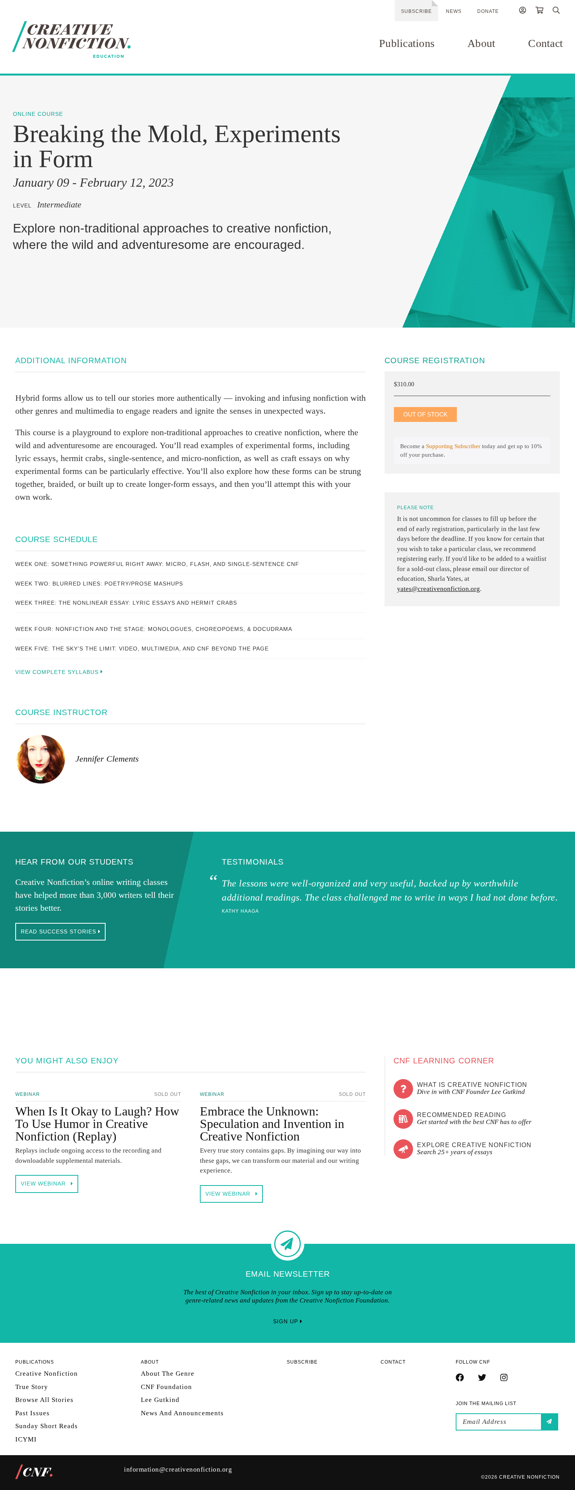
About (481, 43)
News (454, 11)
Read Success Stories (59, 931)
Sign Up (286, 1321)
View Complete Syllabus (58, 672)
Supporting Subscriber (453, 446)
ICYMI (26, 1439)
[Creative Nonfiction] (94, 39)
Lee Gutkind (160, 1400)
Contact (545, 43)
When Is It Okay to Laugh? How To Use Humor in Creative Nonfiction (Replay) (97, 1123)
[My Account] (522, 11)
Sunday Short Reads (46, 1426)
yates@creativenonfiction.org (438, 589)
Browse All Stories (44, 1400)
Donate (488, 11)
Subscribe (416, 11)
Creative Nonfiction (46, 1373)
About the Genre (167, 1373)
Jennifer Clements (107, 759)
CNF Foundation (166, 1387)
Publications (407, 43)
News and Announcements (182, 1413)
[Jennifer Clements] (40, 759)
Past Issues (32, 1413)
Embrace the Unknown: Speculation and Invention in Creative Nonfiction (272, 1123)
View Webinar (44, 1183)
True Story (31, 1387)
